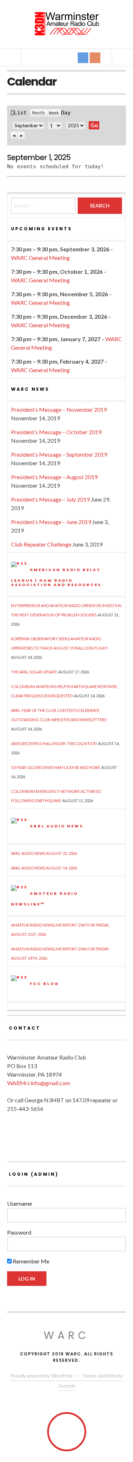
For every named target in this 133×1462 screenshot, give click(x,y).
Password (19, 1232)
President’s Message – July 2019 (50, 499)
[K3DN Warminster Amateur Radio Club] (66, 24)
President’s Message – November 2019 (59, 409)
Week (54, 113)
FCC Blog (44, 983)
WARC (67, 1335)
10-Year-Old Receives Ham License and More (55, 767)
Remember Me (30, 1261)
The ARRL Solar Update (34, 672)
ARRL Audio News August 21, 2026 (44, 853)
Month (38, 113)
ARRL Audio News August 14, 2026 (44, 868)
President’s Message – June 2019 (51, 521)
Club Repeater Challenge (41, 544)
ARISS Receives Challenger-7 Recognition (54, 743)
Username (19, 1203)
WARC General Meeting (40, 257)
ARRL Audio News (56, 826)
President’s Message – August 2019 (54, 476)
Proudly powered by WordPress (41, 1376)
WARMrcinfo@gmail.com (38, 1082)
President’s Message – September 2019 (59, 454)
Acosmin (66, 1386)
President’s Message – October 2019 (56, 432)
